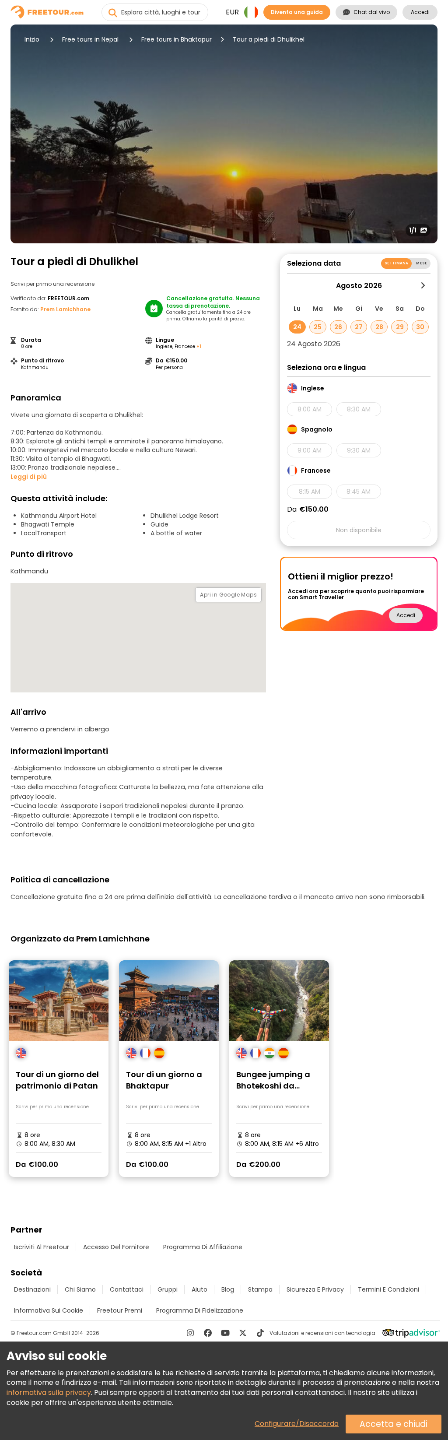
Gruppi (168, 1289)
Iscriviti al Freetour (41, 1247)
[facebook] (208, 1333)
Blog (227, 1289)
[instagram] (190, 1333)
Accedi (420, 12)
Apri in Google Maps (228, 594)
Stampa (260, 1289)
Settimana (396, 263)
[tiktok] (260, 1333)
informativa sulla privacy (49, 1392)
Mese (421, 263)
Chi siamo (80, 1289)
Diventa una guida (297, 12)
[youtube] (225, 1333)
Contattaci (127, 1289)
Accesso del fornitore (116, 1247)
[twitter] (243, 1333)
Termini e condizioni (388, 1289)
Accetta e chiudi (393, 1424)
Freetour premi (119, 1310)
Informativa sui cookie (48, 1310)
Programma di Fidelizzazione (199, 1310)
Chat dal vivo (372, 12)
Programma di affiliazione (202, 1247)
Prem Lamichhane (65, 309)
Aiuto (199, 1289)
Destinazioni (32, 1289)
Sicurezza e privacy (315, 1289)
